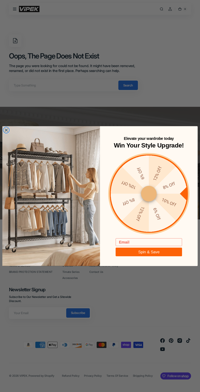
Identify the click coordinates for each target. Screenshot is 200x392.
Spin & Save (149, 252)
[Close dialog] (6, 130)
